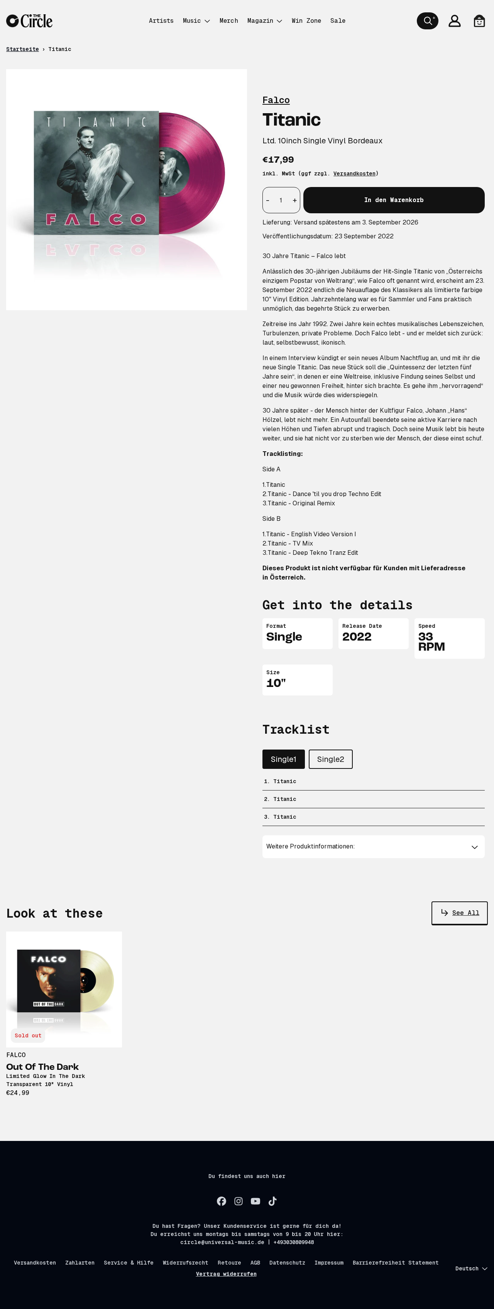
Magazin (260, 20)
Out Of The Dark (42, 1067)
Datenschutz (287, 1263)
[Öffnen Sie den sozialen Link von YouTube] (255, 1201)
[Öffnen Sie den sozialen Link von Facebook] (221, 1201)
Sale (337, 20)
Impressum (329, 1263)
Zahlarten (80, 1263)
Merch (229, 20)
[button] (373, 846)
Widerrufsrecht (185, 1263)
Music (192, 20)
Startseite (22, 49)
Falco (276, 100)
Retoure (229, 1263)
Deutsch (467, 1268)
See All (465, 912)
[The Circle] (29, 20)
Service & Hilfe (129, 1263)
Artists (161, 20)
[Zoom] (126, 189)
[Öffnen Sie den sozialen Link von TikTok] (272, 1201)
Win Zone (306, 20)
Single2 (330, 759)
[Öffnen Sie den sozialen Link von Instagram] (238, 1201)
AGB (255, 1263)
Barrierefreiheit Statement (396, 1263)
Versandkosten (354, 173)
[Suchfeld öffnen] (427, 21)
